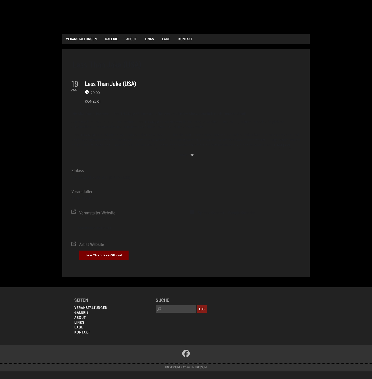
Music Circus (81, 197)
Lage (166, 38)
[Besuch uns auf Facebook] (186, 353)
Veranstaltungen (81, 38)
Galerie (111, 38)
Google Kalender (241, 212)
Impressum (199, 367)
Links (149, 38)
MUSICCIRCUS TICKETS (95, 228)
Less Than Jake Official (104, 255)
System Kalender (211, 212)
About (131, 38)
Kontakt (185, 38)
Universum (186, 16)
